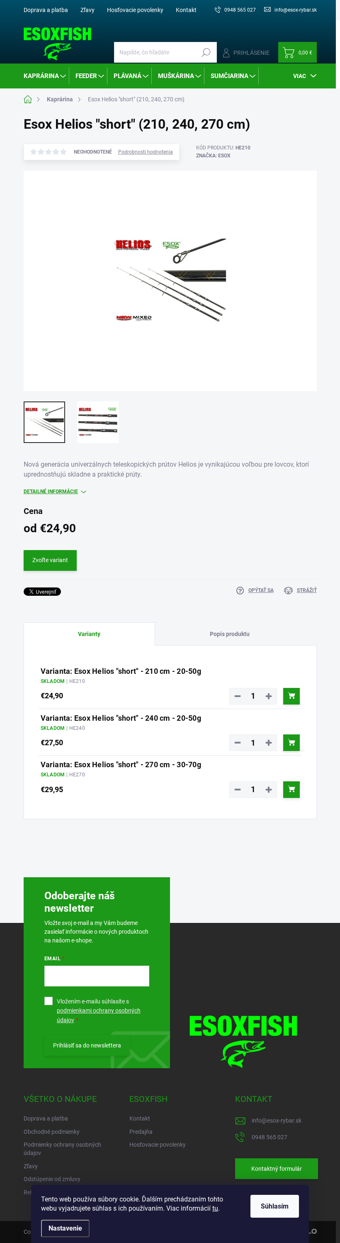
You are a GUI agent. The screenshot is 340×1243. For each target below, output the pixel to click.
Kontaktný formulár (276, 1168)
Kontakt (186, 10)
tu (215, 1208)
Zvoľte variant (50, 560)
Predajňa (141, 1131)
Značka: (213, 156)
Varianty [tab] (89, 634)
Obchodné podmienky (52, 1131)
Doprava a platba (46, 10)
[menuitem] (45, 76)
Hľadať (206, 52)
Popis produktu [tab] (230, 634)
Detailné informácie (51, 491)
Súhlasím (275, 1206)
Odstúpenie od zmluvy (52, 1179)
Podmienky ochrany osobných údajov (62, 1148)
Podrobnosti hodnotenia (145, 152)
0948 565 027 (269, 1137)
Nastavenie (65, 1228)
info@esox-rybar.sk (276, 1120)
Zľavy (87, 10)
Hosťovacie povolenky (135, 10)
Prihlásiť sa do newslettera (87, 1045)
